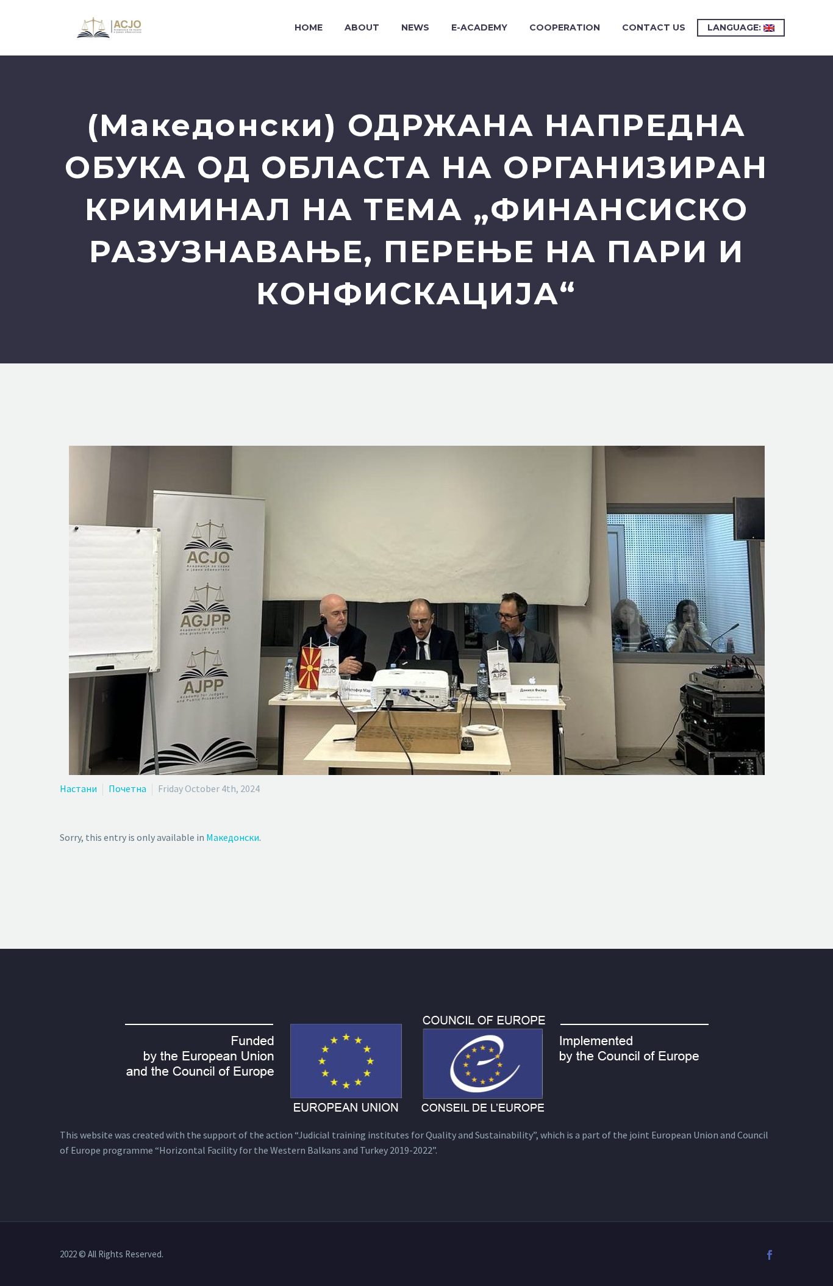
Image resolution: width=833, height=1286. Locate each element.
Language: (735, 27)
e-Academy (479, 27)
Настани (78, 788)
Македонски (232, 837)
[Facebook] (769, 1255)
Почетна (127, 788)
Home (309, 27)
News (415, 27)
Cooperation (564, 27)
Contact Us (653, 27)
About (362, 27)
